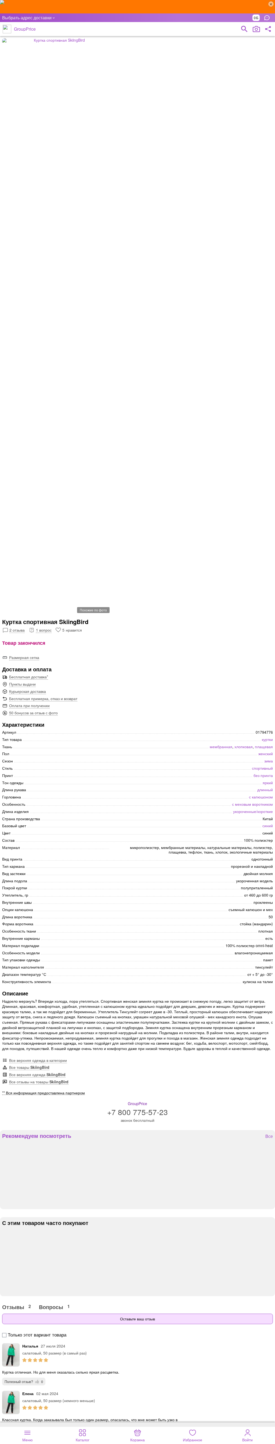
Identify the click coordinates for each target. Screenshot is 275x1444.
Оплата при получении (29, 705)
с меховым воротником (252, 804)
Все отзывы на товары (38, 1081)
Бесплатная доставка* (28, 676)
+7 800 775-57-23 (137, 1112)
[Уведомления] (268, 18)
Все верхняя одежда (37, 1074)
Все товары (29, 1067)
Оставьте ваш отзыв (137, 1318)
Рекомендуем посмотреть (36, 1135)
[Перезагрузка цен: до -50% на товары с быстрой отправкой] (137, 6)
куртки (267, 739)
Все (269, 1136)
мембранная (221, 746)
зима (268, 761)
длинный (265, 789)
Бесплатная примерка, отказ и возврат (43, 698)
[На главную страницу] (7, 29)
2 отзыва (17, 630)
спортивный (262, 768)
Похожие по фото (93, 610)
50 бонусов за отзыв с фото (33, 712)
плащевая (264, 746)
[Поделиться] (268, 29)
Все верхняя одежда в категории (38, 1060)
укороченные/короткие (253, 811)
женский (265, 753)
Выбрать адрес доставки (27, 18)
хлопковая (243, 746)
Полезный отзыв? (24, 1381)
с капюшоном (261, 797)
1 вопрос (44, 630)
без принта (263, 775)
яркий (268, 782)
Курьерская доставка (27, 691)
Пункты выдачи (22, 684)
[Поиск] (244, 29)
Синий (267, 825)
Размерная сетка (24, 657)
